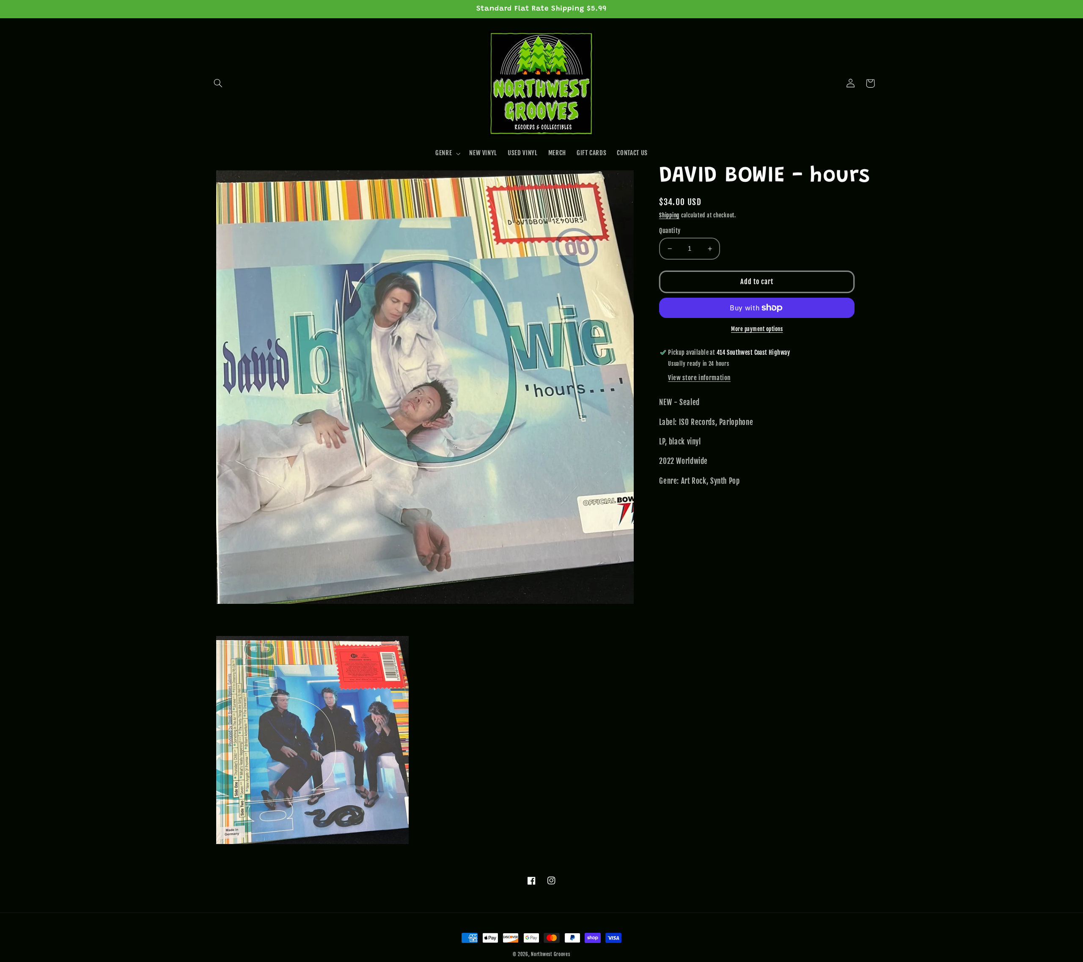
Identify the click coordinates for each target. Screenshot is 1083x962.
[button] (218, 83)
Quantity (669, 230)
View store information (699, 378)
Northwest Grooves (550, 954)
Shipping (669, 215)
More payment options (757, 329)
